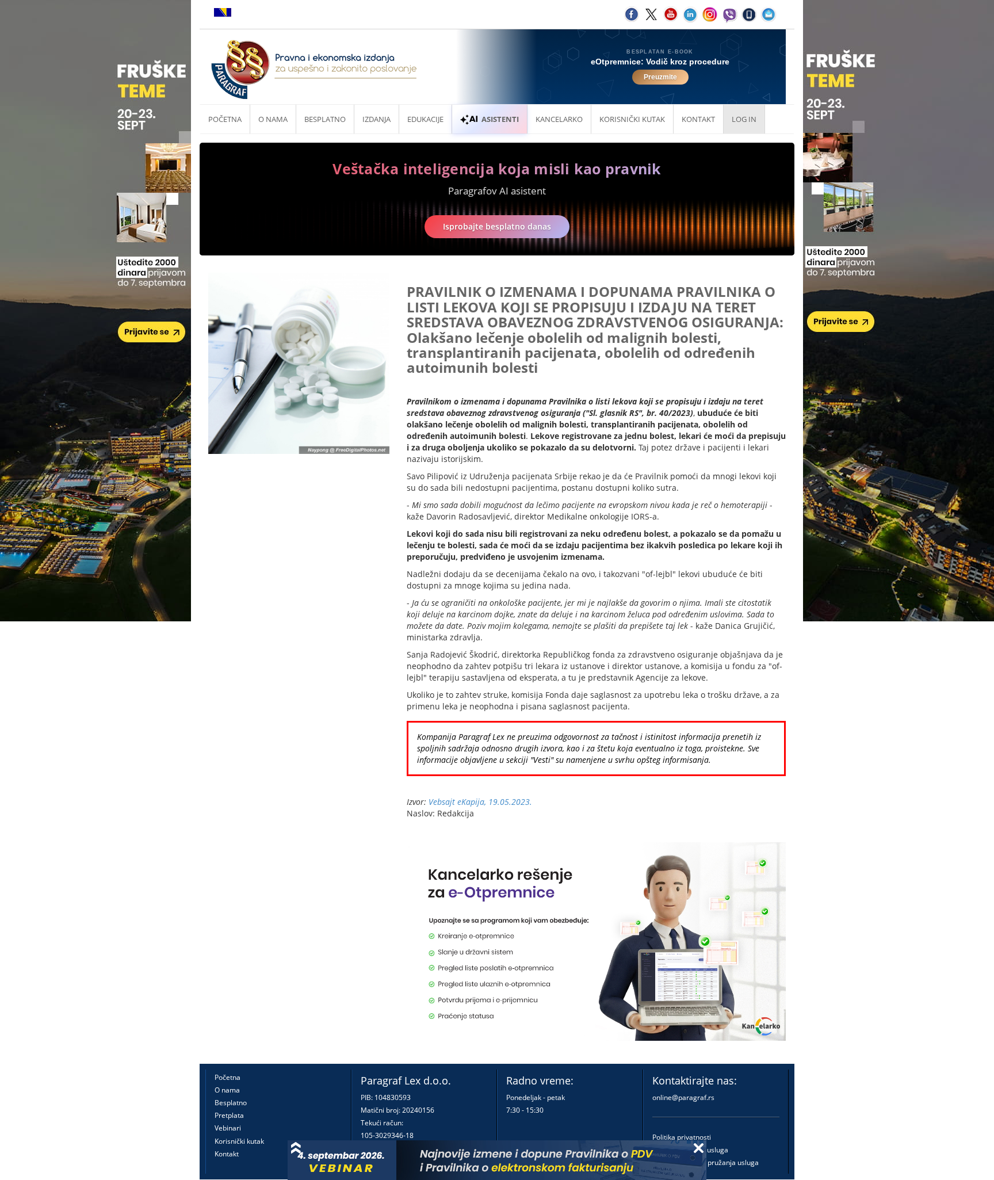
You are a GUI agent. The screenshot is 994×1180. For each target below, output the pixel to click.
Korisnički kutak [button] (632, 119)
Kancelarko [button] (559, 119)
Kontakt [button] (698, 119)
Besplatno (325, 119)
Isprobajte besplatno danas (497, 226)
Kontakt (227, 1154)
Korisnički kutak (239, 1141)
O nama (273, 119)
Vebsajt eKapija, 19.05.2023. (480, 801)
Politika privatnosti (681, 1137)
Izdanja (376, 119)
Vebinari (228, 1128)
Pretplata (229, 1115)
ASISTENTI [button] (500, 119)
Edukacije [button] (425, 119)
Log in (744, 119)
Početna (225, 119)
